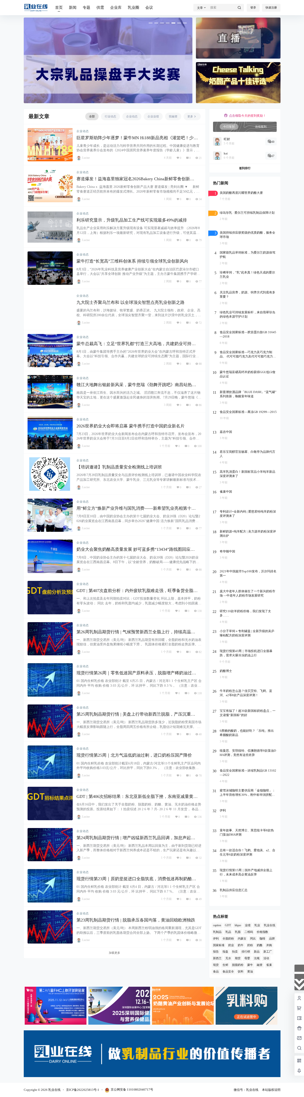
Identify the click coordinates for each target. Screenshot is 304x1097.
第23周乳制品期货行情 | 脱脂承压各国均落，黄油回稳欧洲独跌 (135, 920)
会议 (149, 7)
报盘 (225, 951)
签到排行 (245, 168)
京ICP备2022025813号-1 (82, 1090)
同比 (253, 938)
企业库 (116, 7)
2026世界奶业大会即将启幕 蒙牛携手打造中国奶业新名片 (130, 426)
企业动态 (82, 131)
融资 (259, 965)
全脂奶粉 (228, 938)
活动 (266, 958)
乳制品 (217, 932)
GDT (228, 925)
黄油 (250, 971)
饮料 (240, 971)
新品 (257, 951)
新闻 (72, 7)
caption (217, 925)
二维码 (248, 932)
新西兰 (217, 958)
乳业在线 (269, 925)
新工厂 (267, 951)
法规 (257, 958)
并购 (269, 945)
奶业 (231, 945)
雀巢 (269, 965)
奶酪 (259, 945)
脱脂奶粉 (237, 965)
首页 (59, 7)
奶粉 (250, 945)
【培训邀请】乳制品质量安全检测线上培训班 (119, 467)
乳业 (257, 925)
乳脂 (238, 932)
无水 (228, 958)
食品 (216, 971)
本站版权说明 (271, 1090)
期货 (238, 958)
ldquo (238, 925)
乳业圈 (133, 7)
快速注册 (271, 7)
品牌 (272, 938)
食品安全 (228, 971)
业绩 (248, 925)
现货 (216, 965)
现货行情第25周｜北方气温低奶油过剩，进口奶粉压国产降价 (134, 755)
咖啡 (262, 938)
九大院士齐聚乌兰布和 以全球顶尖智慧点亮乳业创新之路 (130, 302)
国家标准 (218, 945)
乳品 (228, 932)
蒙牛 (250, 965)
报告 (216, 951)
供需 (100, 7)
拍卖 (235, 951)
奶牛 (240, 945)
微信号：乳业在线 (246, 1090)
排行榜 (246, 951)
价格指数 (262, 932)
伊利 (216, 938)
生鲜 (225, 965)
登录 (253, 7)
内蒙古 (242, 938)
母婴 (247, 958)
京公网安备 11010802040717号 (132, 1089)
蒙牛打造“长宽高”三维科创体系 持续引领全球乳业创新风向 (132, 261)
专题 (86, 7)
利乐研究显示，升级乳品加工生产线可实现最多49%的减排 (131, 220)
